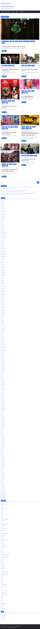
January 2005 (3, 497)
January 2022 (3, 288)
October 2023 (3, 254)
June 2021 (2, 299)
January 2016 (3, 401)
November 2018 (3, 347)
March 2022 (3, 285)
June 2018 (2, 355)
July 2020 (2, 317)
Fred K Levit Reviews (4, 539)
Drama (11, 41)
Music (9, 11)
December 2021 (3, 289)
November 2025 (3, 214)
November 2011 (3, 476)
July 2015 (2, 411)
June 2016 (2, 393)
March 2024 (3, 246)
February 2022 (3, 286)
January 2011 (3, 487)
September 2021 (3, 294)
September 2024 (3, 237)
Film (6, 11)
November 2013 (3, 443)
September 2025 (3, 218)
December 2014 (3, 422)
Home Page (20, 41)
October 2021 (3, 293)
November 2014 (3, 424)
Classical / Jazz (3, 514)
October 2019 (3, 331)
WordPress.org (3, 618)
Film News (5, 65)
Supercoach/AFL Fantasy (5, 594)
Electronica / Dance (4, 528)
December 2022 (3, 270)
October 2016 (3, 387)
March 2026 (3, 208)
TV (1, 602)
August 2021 (3, 296)
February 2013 (3, 457)
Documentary (3, 525)
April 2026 (2, 206)
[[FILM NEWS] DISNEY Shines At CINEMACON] (10, 59)
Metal (2, 560)
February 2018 (3, 361)
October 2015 (3, 406)
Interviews (2, 552)
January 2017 (3, 382)
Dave (8, 44)
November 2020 (3, 310)
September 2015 (3, 408)
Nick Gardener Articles (4, 571)
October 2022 (3, 273)
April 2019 (2, 339)
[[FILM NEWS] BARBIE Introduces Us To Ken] (29, 84)
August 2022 (3, 277)
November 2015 (3, 404)
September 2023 (3, 256)
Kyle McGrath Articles (26, 41)
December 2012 (3, 460)
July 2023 (2, 259)
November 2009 (3, 491)
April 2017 (2, 377)
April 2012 (2, 471)
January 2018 (3, 363)
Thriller (2, 597)
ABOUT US (22, 11)
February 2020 (3, 325)
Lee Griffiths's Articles (4, 557)
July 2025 (2, 221)
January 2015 (3, 420)
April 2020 (2, 321)
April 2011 (2, 483)
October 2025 (3, 216)
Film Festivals (3, 535)
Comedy (23, 65)
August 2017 (3, 371)
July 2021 (2, 297)
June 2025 (2, 222)
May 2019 (2, 337)
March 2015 (3, 417)
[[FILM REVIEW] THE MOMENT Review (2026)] (20, 29)
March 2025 (3, 227)
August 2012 (3, 467)
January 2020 (3, 326)
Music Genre (3, 565)
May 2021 (2, 301)
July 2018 (2, 353)
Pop (1, 578)
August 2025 (3, 219)
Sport (2, 587)
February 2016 (3, 400)
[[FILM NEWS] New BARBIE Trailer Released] (10, 120)
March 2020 (3, 323)
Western (2, 606)
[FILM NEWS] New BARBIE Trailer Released (9, 133)
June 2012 (2, 468)
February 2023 (3, 267)
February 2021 (3, 305)
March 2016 (3, 398)
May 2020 (2, 320)
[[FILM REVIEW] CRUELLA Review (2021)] (29, 149)
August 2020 (3, 315)
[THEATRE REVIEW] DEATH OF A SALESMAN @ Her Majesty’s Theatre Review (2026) (14, 190)
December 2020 (3, 309)
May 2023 (2, 262)
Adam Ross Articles (4, 504)
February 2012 (3, 473)
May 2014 (2, 433)
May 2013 (2, 452)
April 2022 (2, 283)
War (1, 605)
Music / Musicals (32, 41)
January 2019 (3, 344)
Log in (2, 614)
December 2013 (3, 441)
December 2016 (3, 384)
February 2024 (3, 248)
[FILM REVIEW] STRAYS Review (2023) (29, 70)
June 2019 (2, 336)
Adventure (2, 506)
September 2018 (3, 350)
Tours (2, 598)
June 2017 (2, 374)
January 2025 (3, 230)
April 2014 (2, 435)
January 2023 (3, 269)
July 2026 (2, 202)
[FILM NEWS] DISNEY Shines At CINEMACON (10, 70)
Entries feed (3, 615)
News (13, 11)
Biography (2, 512)
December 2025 (3, 213)
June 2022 (2, 280)
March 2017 (3, 379)
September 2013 (3, 446)
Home (3, 11)
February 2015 (3, 419)
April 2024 (2, 245)
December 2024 (3, 232)
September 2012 (3, 465)
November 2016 (3, 385)
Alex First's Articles (4, 507)
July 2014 (2, 430)
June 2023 (2, 261)
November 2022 (3, 272)
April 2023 (2, 264)
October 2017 (3, 368)
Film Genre (16, 41)
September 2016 (3, 388)
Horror (2, 549)
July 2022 (2, 278)
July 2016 (2, 392)
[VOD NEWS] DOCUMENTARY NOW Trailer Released (10, 170)
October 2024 (3, 235)
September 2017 (3, 369)
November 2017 (3, 366)
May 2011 (2, 481)
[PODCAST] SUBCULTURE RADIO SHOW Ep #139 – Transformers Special (12, 191)
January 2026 (3, 211)
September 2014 (3, 427)
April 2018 (2, 358)
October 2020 (3, 312)
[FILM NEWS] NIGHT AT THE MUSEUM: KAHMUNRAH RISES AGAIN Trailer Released (29, 133)
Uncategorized (3, 603)
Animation (2, 511)
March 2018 (3, 360)
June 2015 (2, 412)
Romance (2, 582)
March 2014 (3, 436)
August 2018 (3, 352)
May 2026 (2, 205)
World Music (3, 608)
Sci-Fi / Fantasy (3, 586)
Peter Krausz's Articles (4, 573)
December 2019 (3, 328)
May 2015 (2, 414)
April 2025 (2, 226)
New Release (3, 568)
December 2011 (3, 475)
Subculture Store (3, 592)
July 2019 (2, 334)
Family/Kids (3, 530)
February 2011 (3, 486)
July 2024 (2, 240)
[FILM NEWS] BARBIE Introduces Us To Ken (27, 97)
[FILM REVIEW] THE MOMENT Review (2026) (14, 46)
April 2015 (2, 416)
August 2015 (3, 409)
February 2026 (3, 210)
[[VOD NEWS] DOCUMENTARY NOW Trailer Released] (10, 153)
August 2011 (3, 479)
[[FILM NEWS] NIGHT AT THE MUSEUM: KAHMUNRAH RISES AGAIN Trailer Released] (29, 120)
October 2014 (3, 425)
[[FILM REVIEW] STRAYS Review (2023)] (29, 59)
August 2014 (3, 428)
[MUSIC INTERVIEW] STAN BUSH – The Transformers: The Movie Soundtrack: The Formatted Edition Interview (18, 193)
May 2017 (2, 376)
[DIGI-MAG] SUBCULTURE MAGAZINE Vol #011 (8, 188)
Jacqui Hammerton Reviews (5, 554)
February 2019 (3, 342)
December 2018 (3, 345)
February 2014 (3, 438)
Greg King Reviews (4, 544)
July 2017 (2, 372)
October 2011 (3, 478)
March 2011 (3, 484)
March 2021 (3, 304)
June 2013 (2, 451)
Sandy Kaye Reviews (4, 584)
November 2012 (3, 462)
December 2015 (3, 403)
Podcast (17, 11)
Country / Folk (3, 520)
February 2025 (3, 229)
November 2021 (3, 291)
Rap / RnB (2, 579)
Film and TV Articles (4, 533)
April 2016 (2, 396)
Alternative (2, 509)
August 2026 (3, 200)
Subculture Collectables (5, 590)
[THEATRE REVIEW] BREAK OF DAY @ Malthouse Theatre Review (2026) (12, 194)
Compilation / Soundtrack (5, 519)
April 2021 (2, 302)
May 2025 (2, 224)
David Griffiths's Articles (5, 41)
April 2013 (2, 454)
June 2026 (2, 203)
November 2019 (3, 329)
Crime (22, 155)
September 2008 (3, 494)
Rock (1, 581)
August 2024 (3, 238)
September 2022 (3, 275)
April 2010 (2, 489)
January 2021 (3, 307)
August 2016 (3, 390)
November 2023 (3, 253)
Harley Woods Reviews (4, 546)
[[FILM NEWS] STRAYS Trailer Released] (10, 89)
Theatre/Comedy (3, 595)
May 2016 (2, 395)
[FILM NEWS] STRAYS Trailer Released (9, 107)
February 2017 (3, 380)
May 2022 (2, 281)
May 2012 (2, 470)
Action (2, 503)
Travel (2, 600)
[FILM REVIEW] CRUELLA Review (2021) (28, 159)
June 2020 (2, 318)
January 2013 (3, 459)
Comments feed (3, 617)
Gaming (2, 541)
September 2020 (3, 313)
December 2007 (3, 495)
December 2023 (3, 251)
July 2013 (2, 449)
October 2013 (3, 444)
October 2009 (3, 492)
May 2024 (2, 243)
